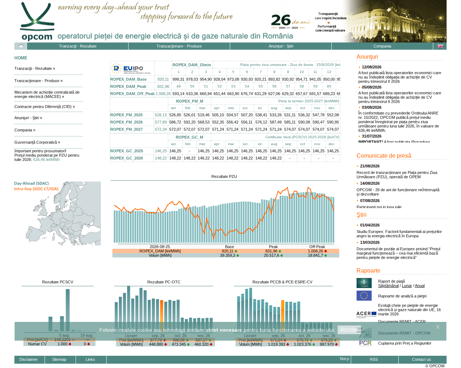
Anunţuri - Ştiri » (28, 118)
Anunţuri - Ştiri (281, 46)
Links (90, 359)
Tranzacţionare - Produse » (38, 80)
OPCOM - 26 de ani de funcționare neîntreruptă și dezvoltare (398, 192)
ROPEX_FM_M (189, 101)
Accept (349, 330)
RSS (374, 359)
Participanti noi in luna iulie (379, 207)
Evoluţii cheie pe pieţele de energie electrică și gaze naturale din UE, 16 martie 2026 (409, 309)
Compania (382, 46)
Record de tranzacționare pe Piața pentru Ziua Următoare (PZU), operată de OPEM (397, 174)
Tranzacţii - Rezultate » (34, 68)
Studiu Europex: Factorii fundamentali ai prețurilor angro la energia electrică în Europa (399, 233)
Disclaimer (28, 359)
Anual (420, 285)
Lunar (407, 285)
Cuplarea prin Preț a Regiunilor (404, 343)
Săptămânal (388, 285)
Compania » (24, 130)
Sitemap (59, 359)
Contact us (421, 359)
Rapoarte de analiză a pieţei (402, 296)
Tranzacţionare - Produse (179, 46)
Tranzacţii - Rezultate (78, 46)
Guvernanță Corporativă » (37, 142)
